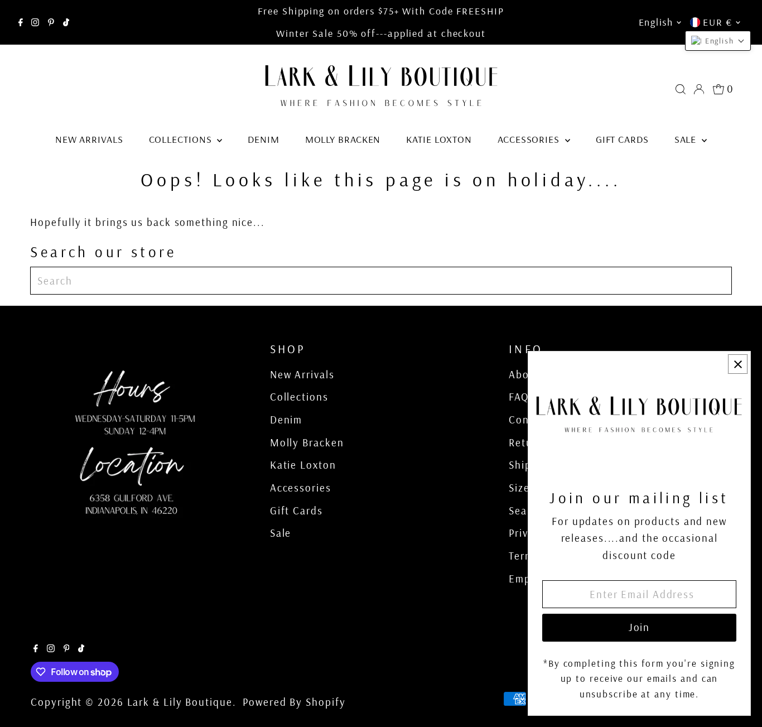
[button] (718, 40)
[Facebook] (21, 22)
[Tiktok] (66, 22)
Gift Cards (622, 139)
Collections (182, 139)
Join (639, 627)
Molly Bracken (343, 139)
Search (526, 510)
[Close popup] (737, 364)
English (656, 22)
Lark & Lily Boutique (180, 702)
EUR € (717, 22)
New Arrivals (89, 139)
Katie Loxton (439, 139)
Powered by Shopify (294, 702)
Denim (263, 139)
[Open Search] (681, 89)
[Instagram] (35, 22)
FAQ (519, 396)
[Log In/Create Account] (699, 89)
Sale (687, 139)
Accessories (530, 139)
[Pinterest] (51, 22)
